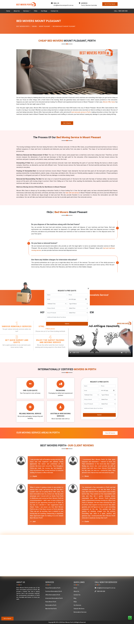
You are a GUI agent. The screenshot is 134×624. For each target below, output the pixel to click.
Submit (67, 324)
